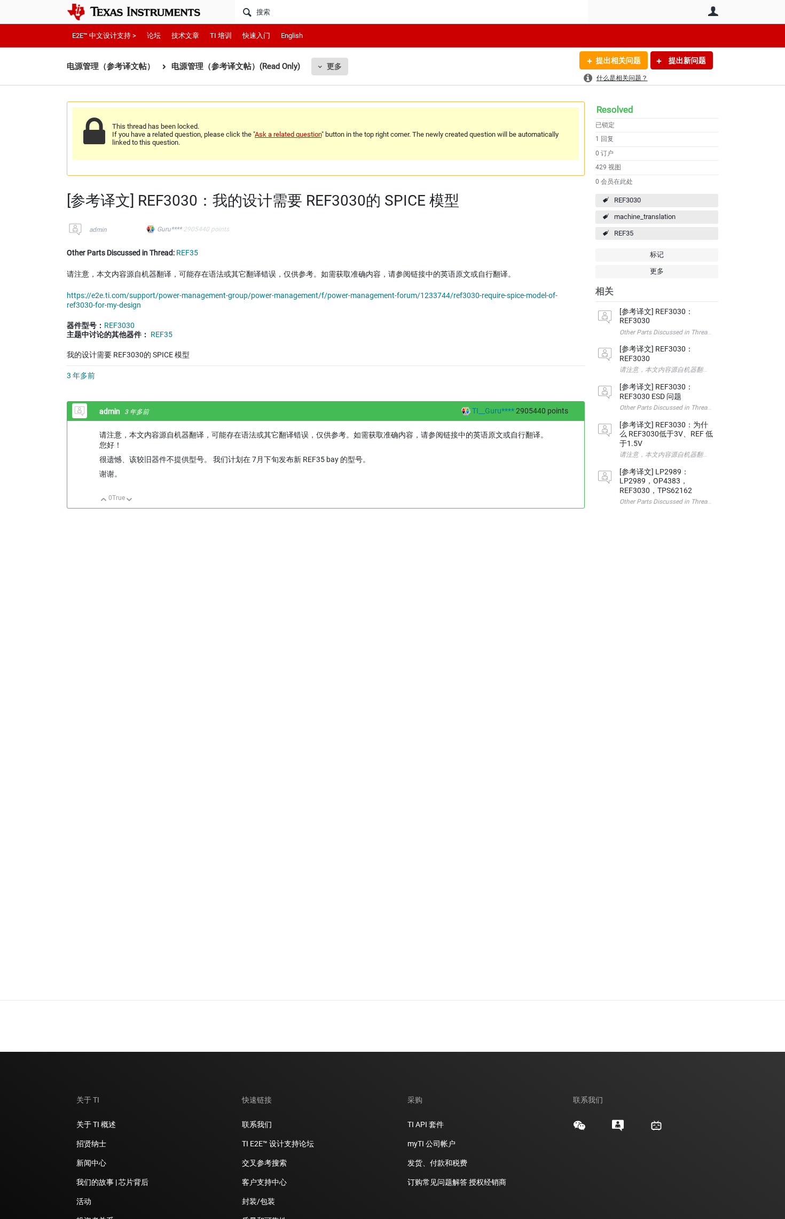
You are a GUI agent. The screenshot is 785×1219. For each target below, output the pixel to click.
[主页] (141, 11)
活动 (83, 1201)
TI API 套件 (425, 1124)
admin (98, 229)
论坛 (154, 36)
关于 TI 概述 (96, 1124)
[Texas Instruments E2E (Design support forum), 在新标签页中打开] (617, 1129)
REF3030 (627, 200)
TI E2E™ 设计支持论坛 (278, 1143)
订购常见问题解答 (437, 1182)
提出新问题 (686, 60)
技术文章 (185, 36)
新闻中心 (91, 1163)
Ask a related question (288, 134)
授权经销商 (487, 1182)
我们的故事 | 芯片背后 (112, 1182)
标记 (657, 255)
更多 (334, 66)
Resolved (614, 109)
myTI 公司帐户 (431, 1143)
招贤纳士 (91, 1143)
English (292, 36)
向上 (103, 500)
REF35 (623, 233)
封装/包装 (258, 1201)
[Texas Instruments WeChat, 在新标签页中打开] (579, 1129)
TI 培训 (221, 36)
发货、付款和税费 (437, 1163)
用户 (713, 11)
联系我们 (257, 1124)
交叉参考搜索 (264, 1163)
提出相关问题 (618, 60)
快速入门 (256, 36)
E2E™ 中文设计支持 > (104, 36)
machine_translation (645, 217)
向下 (129, 500)
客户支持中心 (264, 1182)
